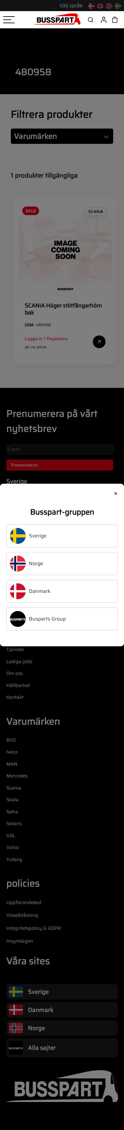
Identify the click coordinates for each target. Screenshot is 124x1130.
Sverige (37, 536)
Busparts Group (47, 619)
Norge (36, 563)
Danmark (40, 591)
